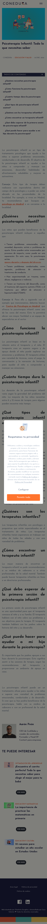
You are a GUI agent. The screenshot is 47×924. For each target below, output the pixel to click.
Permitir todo (23, 497)
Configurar (23, 490)
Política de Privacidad (23, 482)
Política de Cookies (29, 477)
